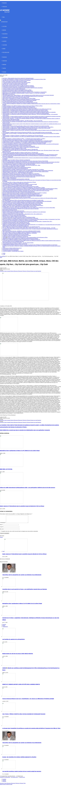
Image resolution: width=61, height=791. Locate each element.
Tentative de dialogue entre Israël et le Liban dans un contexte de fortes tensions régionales (19, 100)
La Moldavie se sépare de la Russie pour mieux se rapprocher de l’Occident (16, 235)
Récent (3, 625)
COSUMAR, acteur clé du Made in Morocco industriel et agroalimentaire (16, 159)
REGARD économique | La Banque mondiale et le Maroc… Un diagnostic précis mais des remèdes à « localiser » (23, 138)
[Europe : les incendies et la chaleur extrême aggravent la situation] (8, 754)
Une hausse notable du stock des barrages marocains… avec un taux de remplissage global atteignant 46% (22, 139)
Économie (5, 37)
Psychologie (5, 52)
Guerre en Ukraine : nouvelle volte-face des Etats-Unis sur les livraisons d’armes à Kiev (18, 176)
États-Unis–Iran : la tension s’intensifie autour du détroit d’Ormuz (14, 84)
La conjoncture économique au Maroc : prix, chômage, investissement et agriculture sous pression (20, 147)
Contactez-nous (22, 777)
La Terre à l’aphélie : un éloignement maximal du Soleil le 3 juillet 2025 (15, 178)
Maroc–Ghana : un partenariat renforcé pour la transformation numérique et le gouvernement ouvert (21, 99)
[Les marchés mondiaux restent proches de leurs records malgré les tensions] (8, 768)
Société (4, 41)
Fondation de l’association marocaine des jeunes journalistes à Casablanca (16, 223)
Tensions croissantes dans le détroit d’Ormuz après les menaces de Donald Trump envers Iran (19, 102)
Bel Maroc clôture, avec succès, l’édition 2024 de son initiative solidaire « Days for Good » (19, 206)
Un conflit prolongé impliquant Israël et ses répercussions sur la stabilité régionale (17, 101)
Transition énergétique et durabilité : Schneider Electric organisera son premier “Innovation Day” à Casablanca (23, 169)
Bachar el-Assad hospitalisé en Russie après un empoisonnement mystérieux (16, 167)
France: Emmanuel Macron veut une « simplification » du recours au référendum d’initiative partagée (21, 230)
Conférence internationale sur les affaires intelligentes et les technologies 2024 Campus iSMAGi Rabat (21, 204)
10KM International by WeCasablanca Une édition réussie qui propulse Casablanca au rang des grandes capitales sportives (25, 171)
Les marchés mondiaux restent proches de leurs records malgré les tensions (16, 82)
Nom (1, 524)
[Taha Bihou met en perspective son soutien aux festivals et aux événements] (8, 572)
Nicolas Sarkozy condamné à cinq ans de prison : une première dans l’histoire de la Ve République (20, 173)
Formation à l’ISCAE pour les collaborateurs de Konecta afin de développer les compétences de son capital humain (24, 211)
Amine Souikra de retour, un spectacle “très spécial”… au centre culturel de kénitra (17, 242)
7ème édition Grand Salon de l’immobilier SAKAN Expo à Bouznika (15, 234)
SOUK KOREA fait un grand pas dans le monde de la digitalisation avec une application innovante (21, 226)
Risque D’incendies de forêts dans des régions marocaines (13, 210)
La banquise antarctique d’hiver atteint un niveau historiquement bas (15, 168)
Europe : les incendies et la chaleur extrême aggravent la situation (14, 81)
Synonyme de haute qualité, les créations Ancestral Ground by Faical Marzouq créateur (18, 217)
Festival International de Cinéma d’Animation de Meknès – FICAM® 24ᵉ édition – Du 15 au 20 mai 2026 (22, 120)
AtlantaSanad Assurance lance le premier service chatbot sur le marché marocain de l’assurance (20, 238)
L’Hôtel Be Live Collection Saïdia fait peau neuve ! (12, 247)
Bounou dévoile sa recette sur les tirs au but (10, 249)
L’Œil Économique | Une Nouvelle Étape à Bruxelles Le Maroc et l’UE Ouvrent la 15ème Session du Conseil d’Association (25, 125)
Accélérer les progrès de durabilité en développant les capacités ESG (15, 236)
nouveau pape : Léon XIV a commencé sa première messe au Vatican (15, 183)
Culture (4, 44)
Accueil (1, 256)
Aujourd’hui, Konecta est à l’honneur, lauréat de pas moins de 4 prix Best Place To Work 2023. (20, 218)
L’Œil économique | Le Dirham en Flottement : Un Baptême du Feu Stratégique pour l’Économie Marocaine (22, 135)
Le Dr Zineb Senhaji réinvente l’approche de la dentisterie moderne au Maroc (16, 89)
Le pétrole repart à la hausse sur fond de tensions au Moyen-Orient (14, 83)
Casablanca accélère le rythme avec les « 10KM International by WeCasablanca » (17, 172)
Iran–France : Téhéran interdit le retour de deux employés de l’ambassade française (17, 78)
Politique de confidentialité (5, 777)
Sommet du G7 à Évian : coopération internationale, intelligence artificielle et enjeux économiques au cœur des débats (24, 91)
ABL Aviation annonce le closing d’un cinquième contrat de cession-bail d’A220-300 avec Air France (21, 232)
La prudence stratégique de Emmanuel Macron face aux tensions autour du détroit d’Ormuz (19, 107)
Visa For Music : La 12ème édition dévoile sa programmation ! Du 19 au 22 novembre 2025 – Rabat (21, 165)
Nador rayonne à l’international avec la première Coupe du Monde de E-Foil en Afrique (18, 98)
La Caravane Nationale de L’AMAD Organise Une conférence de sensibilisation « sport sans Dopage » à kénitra (23, 187)
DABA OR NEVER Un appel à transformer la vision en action (14, 148)
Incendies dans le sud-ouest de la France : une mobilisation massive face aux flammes (18, 86)
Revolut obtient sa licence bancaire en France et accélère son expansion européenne (18, 85)
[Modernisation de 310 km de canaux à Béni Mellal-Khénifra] (8, 650)
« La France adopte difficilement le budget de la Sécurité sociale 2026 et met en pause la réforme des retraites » (23, 153)
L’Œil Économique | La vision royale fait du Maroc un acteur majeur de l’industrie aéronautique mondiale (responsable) (24, 117)
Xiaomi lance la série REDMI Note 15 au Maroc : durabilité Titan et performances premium (19, 129)
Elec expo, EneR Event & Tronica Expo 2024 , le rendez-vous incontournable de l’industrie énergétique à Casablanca (24, 192)
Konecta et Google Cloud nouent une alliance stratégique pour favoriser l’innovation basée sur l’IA (21, 193)
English (3, 253)
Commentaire (3, 522)
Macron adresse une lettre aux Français (9, 209)
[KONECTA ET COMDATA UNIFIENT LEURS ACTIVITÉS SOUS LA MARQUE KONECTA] (8, 681)
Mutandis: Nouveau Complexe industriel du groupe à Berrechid (14, 216)
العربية (3, 254)
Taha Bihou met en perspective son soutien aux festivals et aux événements (16, 80)
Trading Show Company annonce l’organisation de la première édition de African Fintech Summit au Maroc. (22, 205)
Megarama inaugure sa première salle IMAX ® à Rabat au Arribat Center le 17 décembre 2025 (20, 152)
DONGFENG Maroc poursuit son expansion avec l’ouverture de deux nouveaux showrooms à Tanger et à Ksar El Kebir (25, 160)
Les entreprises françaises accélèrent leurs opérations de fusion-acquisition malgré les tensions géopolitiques (22, 87)
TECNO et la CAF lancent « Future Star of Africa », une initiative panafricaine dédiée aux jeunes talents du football (24, 142)
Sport (3, 48)
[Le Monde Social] (5, 12)
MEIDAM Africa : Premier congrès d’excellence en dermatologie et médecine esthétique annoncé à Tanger (22, 194)
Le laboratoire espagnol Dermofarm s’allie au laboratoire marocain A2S (15, 222)
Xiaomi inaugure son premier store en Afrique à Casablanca (13, 166)
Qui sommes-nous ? (14, 777)
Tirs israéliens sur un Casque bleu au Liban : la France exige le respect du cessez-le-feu (18, 146)
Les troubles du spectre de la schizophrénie (10, 250)
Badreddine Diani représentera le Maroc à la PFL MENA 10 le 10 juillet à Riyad (17, 90)
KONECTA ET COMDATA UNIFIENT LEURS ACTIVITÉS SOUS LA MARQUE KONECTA (21, 239)
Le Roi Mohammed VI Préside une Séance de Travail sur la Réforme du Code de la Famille (19, 184)
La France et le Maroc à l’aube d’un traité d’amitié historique (13, 88)
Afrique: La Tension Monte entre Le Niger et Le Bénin (12, 212)
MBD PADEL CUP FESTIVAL (8, 94)
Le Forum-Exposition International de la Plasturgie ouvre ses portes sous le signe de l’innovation (20, 208)
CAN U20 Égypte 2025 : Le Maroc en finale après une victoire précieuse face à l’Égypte (19, 182)
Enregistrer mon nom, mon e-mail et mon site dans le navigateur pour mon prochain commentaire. (19, 531)
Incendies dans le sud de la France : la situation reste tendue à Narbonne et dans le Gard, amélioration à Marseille (23, 175)
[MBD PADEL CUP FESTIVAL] (11, 466)
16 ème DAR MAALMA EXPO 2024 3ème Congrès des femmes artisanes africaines (18, 191)
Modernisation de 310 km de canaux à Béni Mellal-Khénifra (13, 215)
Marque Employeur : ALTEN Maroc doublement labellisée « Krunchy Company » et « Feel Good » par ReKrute (23, 93)
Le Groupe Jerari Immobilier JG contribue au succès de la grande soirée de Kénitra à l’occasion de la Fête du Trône (24, 79)
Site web (1, 528)
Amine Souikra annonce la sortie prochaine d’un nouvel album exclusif (15, 97)
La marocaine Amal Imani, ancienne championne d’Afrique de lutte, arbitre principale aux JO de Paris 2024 (22, 203)
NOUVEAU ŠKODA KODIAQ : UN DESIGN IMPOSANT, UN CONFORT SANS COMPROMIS (21, 195)
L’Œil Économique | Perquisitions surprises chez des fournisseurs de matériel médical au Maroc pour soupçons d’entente (24, 110)
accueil (4, 26)
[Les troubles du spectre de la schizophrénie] (8, 636)
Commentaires (5, 626)
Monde (4, 30)
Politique (4, 33)
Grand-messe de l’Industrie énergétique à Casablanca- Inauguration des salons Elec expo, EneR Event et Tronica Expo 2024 (25, 190)
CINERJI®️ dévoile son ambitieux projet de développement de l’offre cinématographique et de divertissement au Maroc (25, 237)
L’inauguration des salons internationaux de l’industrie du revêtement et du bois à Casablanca (19, 220)
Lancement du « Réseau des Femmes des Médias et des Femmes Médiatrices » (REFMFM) (19, 233)
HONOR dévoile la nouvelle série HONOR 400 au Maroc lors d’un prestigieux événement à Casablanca (22, 174)
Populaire (4, 624)
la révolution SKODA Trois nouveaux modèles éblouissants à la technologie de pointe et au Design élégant (22, 202)
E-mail (1, 526)
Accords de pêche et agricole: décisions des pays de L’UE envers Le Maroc (16, 197)
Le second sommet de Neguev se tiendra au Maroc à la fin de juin (14, 243)
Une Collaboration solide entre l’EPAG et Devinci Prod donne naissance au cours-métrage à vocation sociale (22, 200)
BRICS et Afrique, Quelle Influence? (9, 177)
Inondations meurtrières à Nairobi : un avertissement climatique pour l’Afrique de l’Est (18, 106)
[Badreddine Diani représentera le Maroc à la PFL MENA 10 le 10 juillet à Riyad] (11, 447)
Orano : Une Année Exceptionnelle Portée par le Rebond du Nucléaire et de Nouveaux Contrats (20, 186)
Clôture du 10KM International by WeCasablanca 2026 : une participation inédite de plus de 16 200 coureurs (22, 96)
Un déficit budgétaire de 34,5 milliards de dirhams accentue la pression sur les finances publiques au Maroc (22, 105)
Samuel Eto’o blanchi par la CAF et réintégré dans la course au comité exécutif (17, 185)
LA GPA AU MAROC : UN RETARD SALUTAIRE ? (13, 251)
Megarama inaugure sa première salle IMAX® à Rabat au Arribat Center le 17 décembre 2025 (20, 149)
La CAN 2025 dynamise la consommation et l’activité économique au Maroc (16, 145)
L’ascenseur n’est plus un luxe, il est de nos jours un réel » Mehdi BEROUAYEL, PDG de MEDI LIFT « (22, 213)
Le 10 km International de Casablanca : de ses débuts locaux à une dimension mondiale (18, 164)
